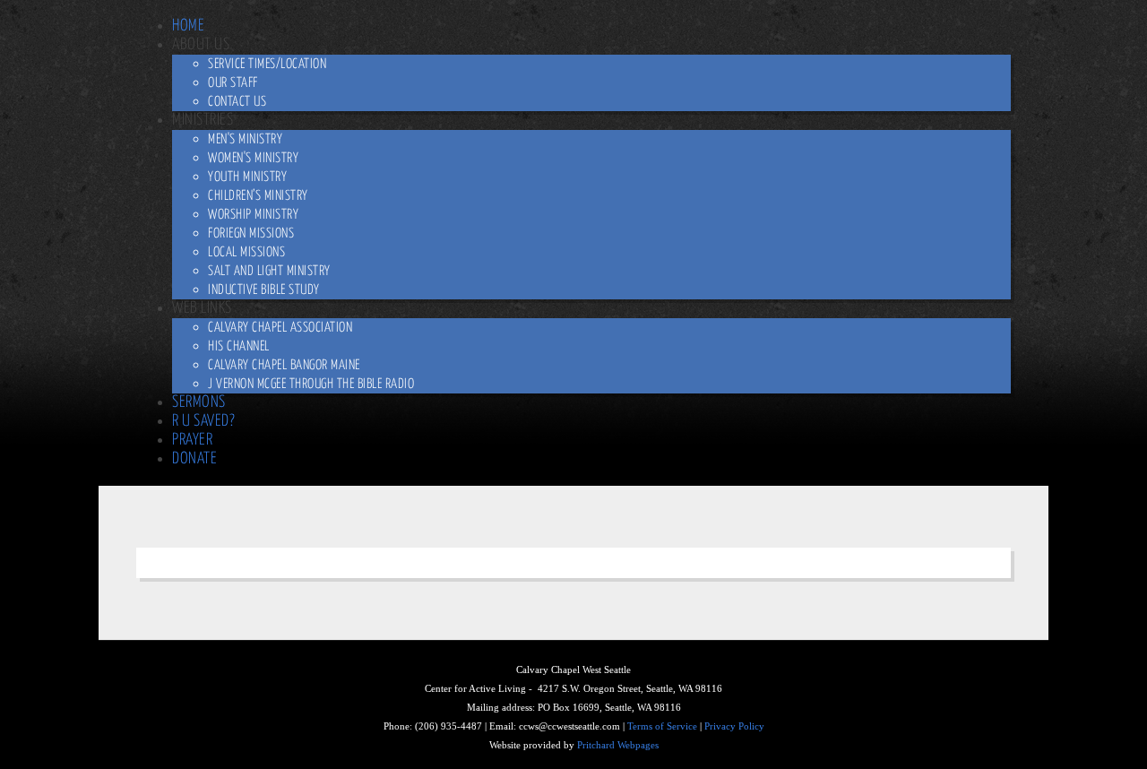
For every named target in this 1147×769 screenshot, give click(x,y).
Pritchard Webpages (618, 745)
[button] (200, 45)
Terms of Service (662, 726)
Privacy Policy (734, 726)
